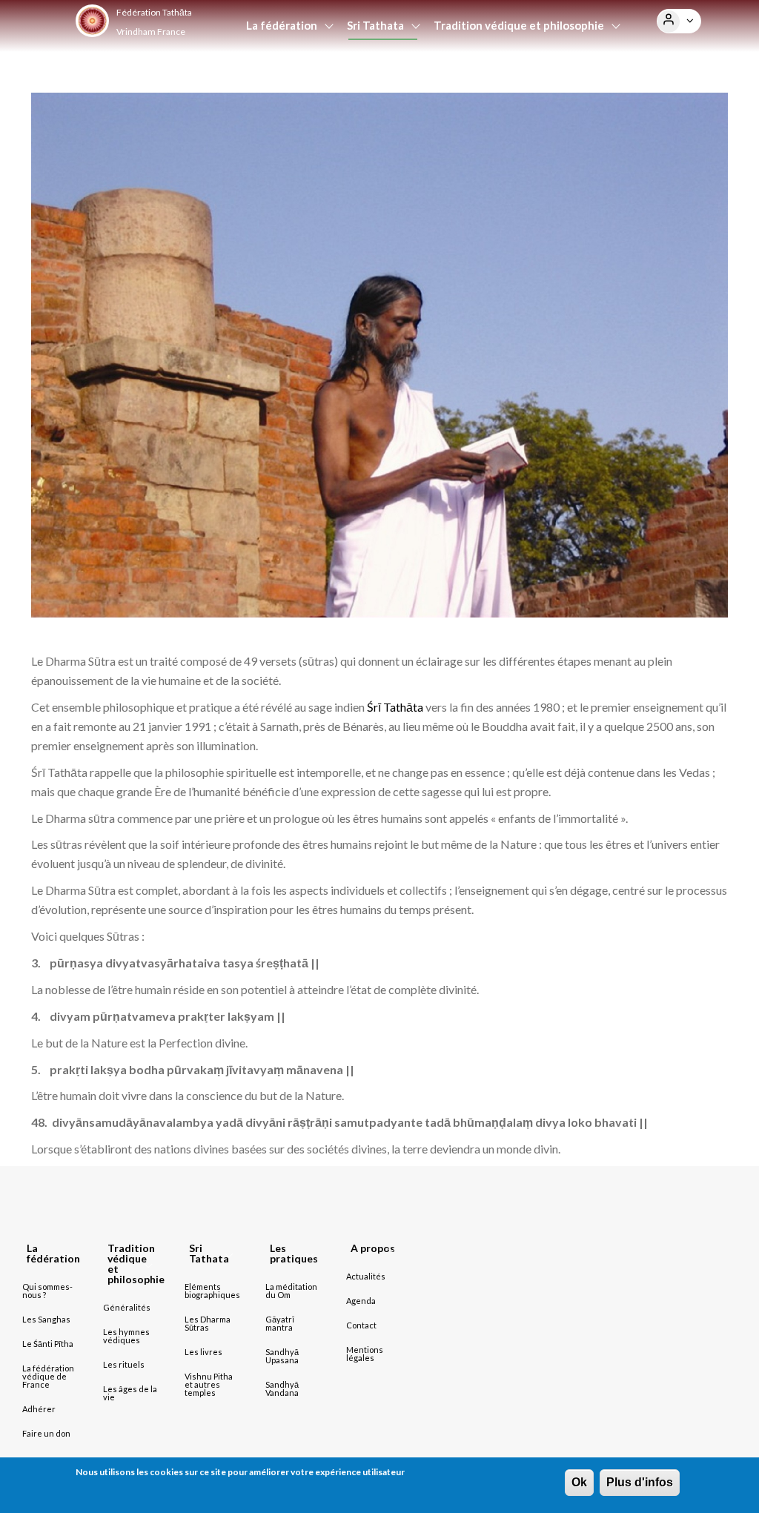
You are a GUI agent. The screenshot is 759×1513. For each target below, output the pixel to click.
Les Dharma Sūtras (208, 1323)
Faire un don (46, 1433)
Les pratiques (281, 72)
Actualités (373, 72)
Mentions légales (364, 1354)
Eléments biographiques (212, 1291)
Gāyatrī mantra (279, 1323)
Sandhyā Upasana (282, 1356)
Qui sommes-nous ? (47, 1291)
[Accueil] (92, 20)
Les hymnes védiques (126, 1336)
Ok (579, 1482)
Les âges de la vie (130, 1393)
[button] (668, 21)
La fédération (281, 25)
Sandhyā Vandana (282, 1388)
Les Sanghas (46, 1319)
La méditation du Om (291, 1291)
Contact (361, 1325)
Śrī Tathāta (395, 707)
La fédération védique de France (48, 1376)
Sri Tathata (375, 25)
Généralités (126, 1307)
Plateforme (501, 72)
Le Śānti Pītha (47, 1343)
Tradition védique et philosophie (519, 25)
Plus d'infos (639, 1482)
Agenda (436, 72)
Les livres (203, 1352)
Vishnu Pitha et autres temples (209, 1384)
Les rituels (124, 1364)
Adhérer (39, 1409)
